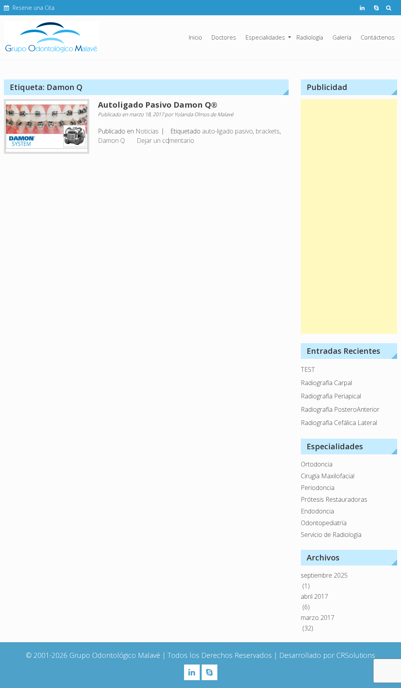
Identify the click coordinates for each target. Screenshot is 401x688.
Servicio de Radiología (331, 534)
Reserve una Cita (33, 7)
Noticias (147, 131)
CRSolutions (355, 655)
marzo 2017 (317, 617)
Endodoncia (317, 511)
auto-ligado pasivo (227, 131)
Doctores (223, 37)
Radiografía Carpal (326, 383)
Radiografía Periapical (331, 396)
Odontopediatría (324, 523)
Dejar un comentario (165, 140)
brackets (268, 131)
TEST (308, 369)
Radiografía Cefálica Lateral (339, 423)
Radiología (309, 37)
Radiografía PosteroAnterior (340, 409)
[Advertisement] (349, 216)
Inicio (195, 37)
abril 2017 (314, 596)
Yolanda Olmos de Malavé (203, 114)
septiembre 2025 (324, 575)
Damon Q (111, 140)
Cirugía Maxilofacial (327, 476)
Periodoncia (317, 487)
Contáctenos (378, 37)
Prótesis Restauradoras (334, 499)
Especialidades (265, 37)
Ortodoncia (316, 464)
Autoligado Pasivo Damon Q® (157, 104)
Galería (341, 37)
